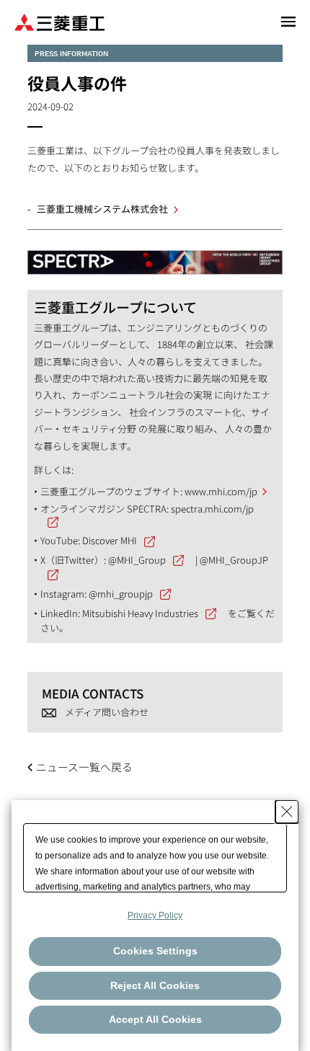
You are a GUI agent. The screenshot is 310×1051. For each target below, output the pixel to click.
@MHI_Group (137, 560)
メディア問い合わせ (107, 712)
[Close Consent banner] (286, 811)
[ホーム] (59, 21)
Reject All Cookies (155, 985)
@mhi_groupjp (121, 593)
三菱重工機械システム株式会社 (102, 209)
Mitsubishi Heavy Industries (140, 613)
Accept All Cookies (155, 1019)
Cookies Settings (155, 951)
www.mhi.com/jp (221, 491)
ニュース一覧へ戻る (84, 766)
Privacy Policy (155, 915)
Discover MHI (109, 540)
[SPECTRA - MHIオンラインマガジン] (155, 255)
